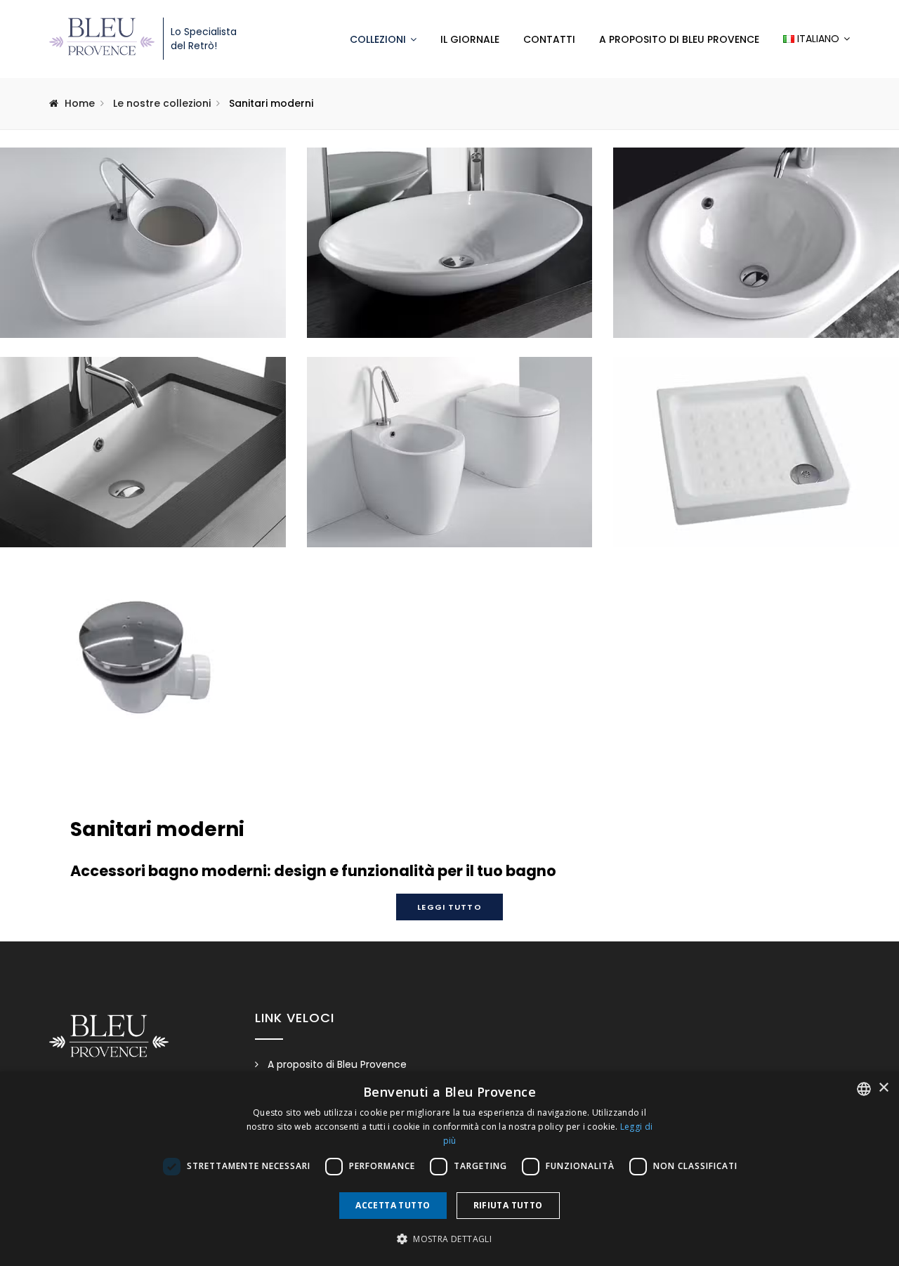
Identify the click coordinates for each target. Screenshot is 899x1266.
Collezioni (378, 39)
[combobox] (864, 1089)
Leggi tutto (449, 907)
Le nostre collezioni (162, 103)
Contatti (549, 39)
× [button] (883, 1088)
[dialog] (449, 1168)
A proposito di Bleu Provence (679, 39)
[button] (449, 1239)
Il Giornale (469, 39)
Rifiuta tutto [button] (508, 1205)
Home (80, 103)
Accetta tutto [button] (392, 1205)
